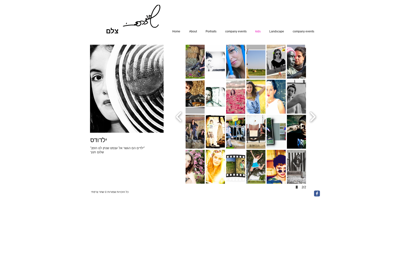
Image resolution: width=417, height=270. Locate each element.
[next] (312, 116)
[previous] (179, 116)
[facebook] (317, 193)
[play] (297, 187)
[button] (195, 62)
